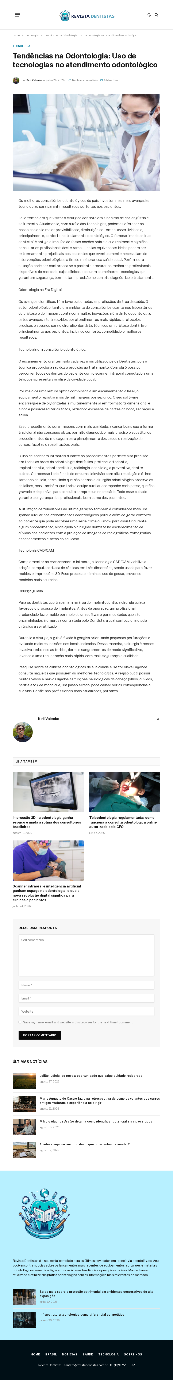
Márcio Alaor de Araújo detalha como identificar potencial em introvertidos (96, 1121)
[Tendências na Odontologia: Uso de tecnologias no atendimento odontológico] (86, 142)
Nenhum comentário (85, 80)
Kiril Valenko (34, 80)
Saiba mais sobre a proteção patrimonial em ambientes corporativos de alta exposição (97, 1294)
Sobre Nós (133, 1354)
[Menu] (17, 14)
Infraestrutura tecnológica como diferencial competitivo (82, 1314)
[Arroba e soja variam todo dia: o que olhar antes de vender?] (24, 1150)
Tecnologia (21, 46)
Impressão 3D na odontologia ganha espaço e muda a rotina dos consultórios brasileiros (47, 822)
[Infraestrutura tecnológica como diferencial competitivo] (24, 1320)
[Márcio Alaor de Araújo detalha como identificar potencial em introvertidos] (24, 1127)
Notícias (69, 1354)
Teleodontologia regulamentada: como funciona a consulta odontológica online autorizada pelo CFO (123, 822)
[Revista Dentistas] (86, 15)
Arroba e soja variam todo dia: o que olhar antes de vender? (85, 1144)
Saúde (88, 1354)
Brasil (51, 1354)
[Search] (156, 14)
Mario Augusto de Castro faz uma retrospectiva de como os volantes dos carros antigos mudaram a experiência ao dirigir (100, 1101)
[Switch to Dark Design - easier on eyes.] (149, 15)
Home (35, 1354)
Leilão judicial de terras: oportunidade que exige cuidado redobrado (91, 1075)
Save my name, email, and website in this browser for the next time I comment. (78, 1022)
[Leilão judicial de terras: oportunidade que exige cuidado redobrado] (24, 1081)
